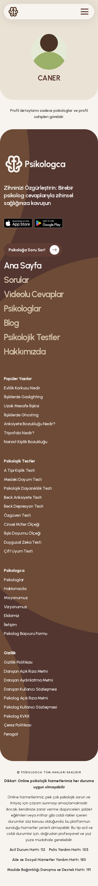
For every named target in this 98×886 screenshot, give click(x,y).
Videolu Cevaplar (34, 294)
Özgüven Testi (17, 515)
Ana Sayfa (22, 265)
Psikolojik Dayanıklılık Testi (28, 488)
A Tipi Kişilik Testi (19, 470)
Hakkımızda (25, 351)
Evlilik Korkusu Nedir (22, 388)
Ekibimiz (11, 615)
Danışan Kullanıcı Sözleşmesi (30, 689)
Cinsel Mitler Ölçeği (21, 524)
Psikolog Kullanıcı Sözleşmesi (30, 707)
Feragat (11, 734)
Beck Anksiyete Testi (23, 497)
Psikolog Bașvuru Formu (25, 633)
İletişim (10, 624)
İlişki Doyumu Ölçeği (22, 533)
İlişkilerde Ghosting (21, 415)
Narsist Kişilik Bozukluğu (25, 441)
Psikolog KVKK (16, 716)
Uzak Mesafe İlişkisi (21, 405)
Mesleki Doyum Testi (23, 479)
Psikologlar (22, 308)
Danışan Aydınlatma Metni (28, 680)
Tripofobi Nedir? (19, 432)
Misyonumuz (16, 597)
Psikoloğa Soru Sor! (27, 249)
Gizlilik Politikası (18, 662)
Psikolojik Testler (32, 337)
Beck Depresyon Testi (23, 506)
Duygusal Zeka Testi (22, 542)
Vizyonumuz (15, 606)
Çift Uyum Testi (18, 551)
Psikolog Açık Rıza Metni (26, 698)
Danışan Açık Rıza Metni (26, 671)
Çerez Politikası (17, 725)
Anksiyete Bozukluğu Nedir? (29, 423)
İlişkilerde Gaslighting (23, 396)
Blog (11, 323)
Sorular (16, 280)
